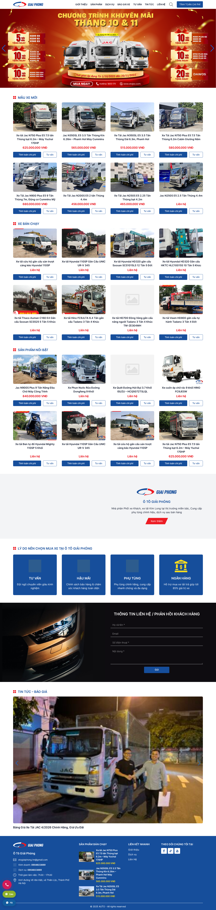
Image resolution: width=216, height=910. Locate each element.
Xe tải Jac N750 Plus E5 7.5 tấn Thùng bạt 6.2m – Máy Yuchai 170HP (35, 139)
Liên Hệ (161, 4)
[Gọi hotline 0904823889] (7, 884)
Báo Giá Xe (123, 4)
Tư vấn (137, 4)
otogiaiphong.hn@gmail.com (33, 859)
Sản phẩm (96, 4)
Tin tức (149, 4)
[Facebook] (164, 851)
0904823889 (38, 864)
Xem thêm (157, 521)
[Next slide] (212, 48)
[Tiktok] (170, 851)
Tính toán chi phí (189, 4)
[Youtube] (177, 851)
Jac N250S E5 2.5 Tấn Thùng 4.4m (181, 195)
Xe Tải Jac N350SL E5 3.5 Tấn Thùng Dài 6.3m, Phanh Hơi (107, 889)
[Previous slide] (4, 48)
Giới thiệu (81, 4)
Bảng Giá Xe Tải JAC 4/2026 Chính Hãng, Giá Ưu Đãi (48, 827)
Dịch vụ (109, 4)
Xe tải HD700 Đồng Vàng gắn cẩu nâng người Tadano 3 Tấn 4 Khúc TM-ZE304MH (132, 321)
